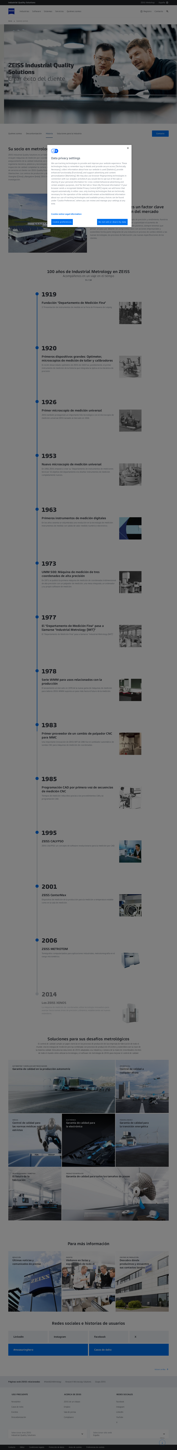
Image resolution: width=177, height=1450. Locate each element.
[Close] (128, 148)
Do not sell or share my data (112, 222)
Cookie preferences (62, 222)
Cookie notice (58, 214)
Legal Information (73, 214)
